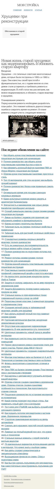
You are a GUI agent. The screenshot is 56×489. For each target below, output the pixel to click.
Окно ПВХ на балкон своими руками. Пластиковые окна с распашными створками (27, 371)
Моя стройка (28, 5)
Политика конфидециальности (13, 482)
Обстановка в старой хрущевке (14, 32)
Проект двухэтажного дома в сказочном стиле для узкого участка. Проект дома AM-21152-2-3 (27, 346)
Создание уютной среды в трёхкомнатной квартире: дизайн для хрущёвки (23, 309)
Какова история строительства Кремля (23, 223)
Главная (17, 9)
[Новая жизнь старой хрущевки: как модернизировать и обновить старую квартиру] (28, 126)
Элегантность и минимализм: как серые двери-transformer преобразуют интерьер (25, 206)
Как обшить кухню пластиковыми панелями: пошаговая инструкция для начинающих (23, 157)
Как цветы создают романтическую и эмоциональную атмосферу (20, 452)
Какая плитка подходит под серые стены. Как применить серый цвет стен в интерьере (24, 402)
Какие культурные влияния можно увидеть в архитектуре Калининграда (23, 200)
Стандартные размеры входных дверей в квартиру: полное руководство (23, 241)
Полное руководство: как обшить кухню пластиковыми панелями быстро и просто (21, 163)
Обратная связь (9, 486)
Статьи (38, 9)
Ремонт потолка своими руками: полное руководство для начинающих (22, 259)
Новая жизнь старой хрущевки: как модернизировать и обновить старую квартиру (27, 63)
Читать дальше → (9, 140)
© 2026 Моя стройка (10, 476)
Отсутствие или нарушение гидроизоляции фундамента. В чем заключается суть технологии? (25, 328)
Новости (28, 9)
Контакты (7, 479)
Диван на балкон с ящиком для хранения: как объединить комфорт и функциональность (24, 219)
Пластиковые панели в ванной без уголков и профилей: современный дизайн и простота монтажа (27, 272)
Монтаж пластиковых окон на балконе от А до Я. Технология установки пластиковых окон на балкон (26, 359)
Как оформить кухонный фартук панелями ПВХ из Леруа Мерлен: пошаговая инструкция (26, 169)
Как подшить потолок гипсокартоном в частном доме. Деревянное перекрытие (25, 415)
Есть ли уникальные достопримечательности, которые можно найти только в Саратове (24, 247)
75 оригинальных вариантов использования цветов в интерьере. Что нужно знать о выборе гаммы (28, 446)
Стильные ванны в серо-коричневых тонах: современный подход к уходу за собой (24, 297)
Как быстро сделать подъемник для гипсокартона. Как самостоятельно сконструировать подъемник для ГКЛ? (27, 465)
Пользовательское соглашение (21, 479)
